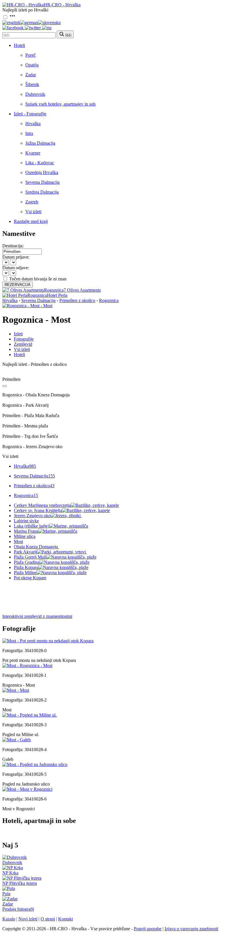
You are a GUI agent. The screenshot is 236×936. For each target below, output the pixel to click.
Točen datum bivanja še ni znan (37, 278)
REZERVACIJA (18, 284)
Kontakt (65, 918)
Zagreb (31, 201)
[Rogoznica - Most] (27, 665)
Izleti (18, 333)
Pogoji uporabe (147, 928)
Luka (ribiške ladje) (31, 526)
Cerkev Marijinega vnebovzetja (42, 505)
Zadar (30, 74)
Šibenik (32, 84)
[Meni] (12, 17)
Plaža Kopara (26, 567)
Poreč (30, 55)
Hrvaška (33, 123)
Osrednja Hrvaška (41, 172)
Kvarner (32, 152)
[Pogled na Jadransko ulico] (34, 764)
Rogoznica (109, 300)
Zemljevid (23, 344)
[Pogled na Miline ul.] (29, 714)
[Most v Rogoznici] (27, 789)
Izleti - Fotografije (30, 113)
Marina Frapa (26, 531)
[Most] (15, 690)
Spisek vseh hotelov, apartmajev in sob (60, 104)
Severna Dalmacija (42, 182)
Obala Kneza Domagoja (36, 546)
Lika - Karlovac (39, 162)
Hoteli (19, 45)
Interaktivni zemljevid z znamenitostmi (37, 616)
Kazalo (8, 918)
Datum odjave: (15, 267)
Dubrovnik (35, 94)
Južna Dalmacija (40, 143)
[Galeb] (16, 739)
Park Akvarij (25, 551)
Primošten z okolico (77, 300)
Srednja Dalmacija (42, 192)
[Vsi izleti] (4, 386)
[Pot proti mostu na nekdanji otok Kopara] (48, 640)
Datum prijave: (15, 257)
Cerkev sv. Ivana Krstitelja (38, 510)
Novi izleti (27, 918)
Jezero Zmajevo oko (32, 515)
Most (18, 541)
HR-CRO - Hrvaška (62, 4)
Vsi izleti (33, 211)
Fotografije (24, 339)
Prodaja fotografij (18, 909)
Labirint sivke (26, 520)
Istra (29, 133)
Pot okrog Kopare (30, 577)
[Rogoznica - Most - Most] (27, 305)
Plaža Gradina (26, 562)
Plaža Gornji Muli (30, 557)
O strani (48, 918)
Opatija (32, 64)
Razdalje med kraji (31, 221)
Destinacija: (13, 245)
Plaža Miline (25, 572)
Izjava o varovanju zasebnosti (191, 928)
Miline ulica (24, 536)
